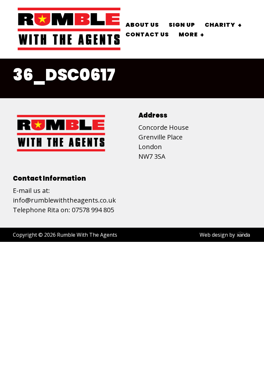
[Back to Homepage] (69, 29)
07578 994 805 (93, 209)
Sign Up (182, 25)
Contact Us (147, 34)
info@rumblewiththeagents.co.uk (64, 200)
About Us (142, 25)
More (188, 34)
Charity (220, 25)
